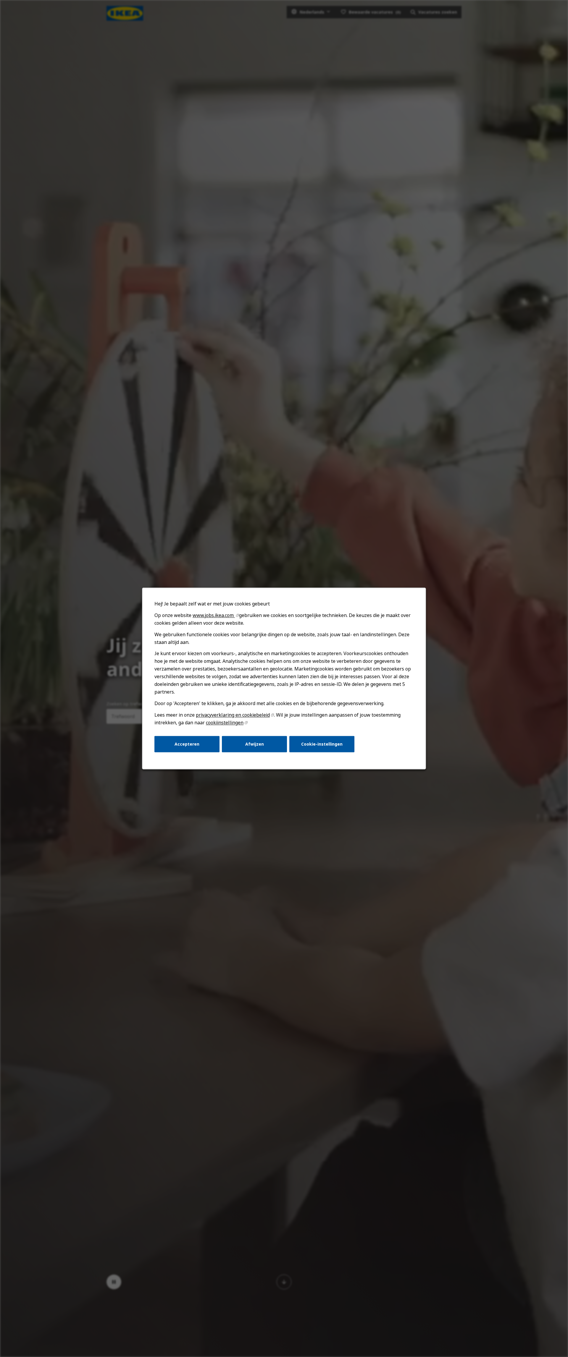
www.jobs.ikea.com (214, 615)
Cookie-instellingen (322, 744)
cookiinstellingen (224, 722)
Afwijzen (254, 744)
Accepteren (187, 744)
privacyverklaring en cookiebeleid (233, 715)
